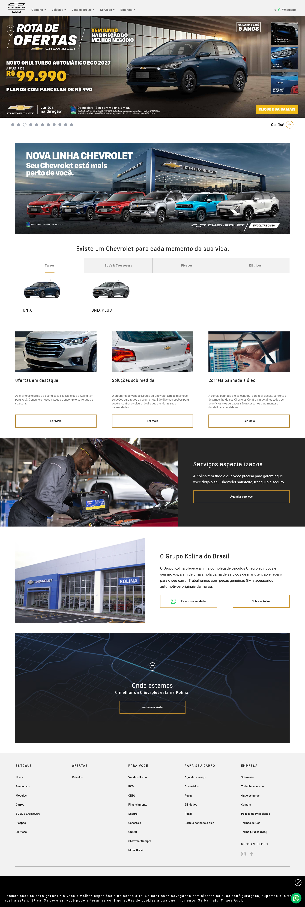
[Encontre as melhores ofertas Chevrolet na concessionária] (152, 188)
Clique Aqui (231, 900)
